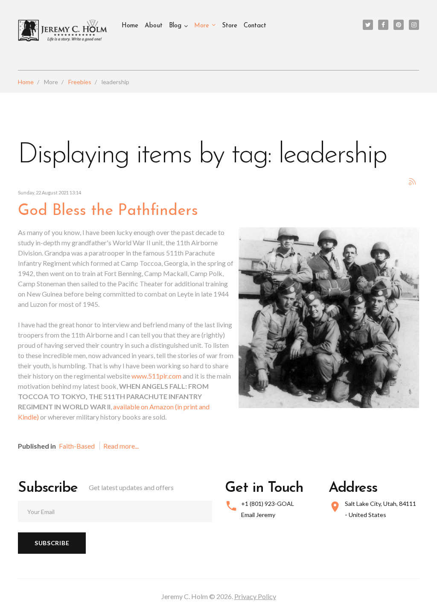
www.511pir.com (156, 376)
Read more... (121, 446)
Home (130, 26)
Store (229, 26)
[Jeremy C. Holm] (63, 31)
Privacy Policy (255, 596)
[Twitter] (368, 25)
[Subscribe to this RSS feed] (412, 181)
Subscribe (52, 542)
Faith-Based (77, 446)
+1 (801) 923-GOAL (267, 503)
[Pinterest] (398, 25)
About (154, 26)
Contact (255, 26)
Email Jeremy (258, 514)
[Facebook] (383, 25)
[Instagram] (414, 25)
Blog (175, 26)
